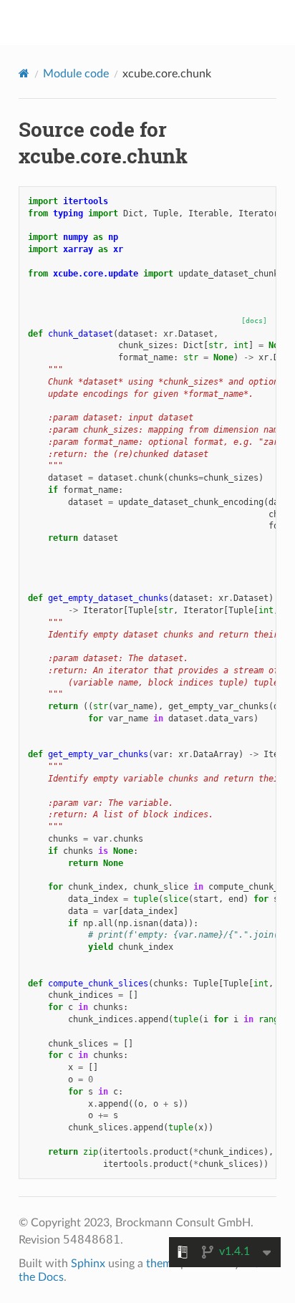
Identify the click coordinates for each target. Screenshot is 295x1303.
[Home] (24, 73)
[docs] (254, 320)
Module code (76, 74)
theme (162, 1263)
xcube (157, 22)
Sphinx (88, 1263)
